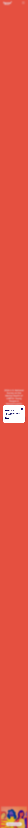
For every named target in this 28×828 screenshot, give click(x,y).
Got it (7, 418)
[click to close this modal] (22, 409)
